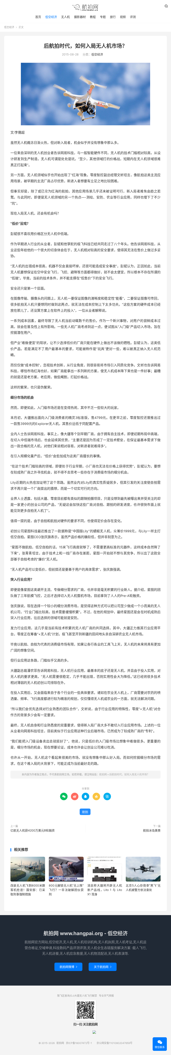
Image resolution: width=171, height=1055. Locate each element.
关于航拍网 (102, 966)
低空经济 (51, 17)
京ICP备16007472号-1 (79, 1043)
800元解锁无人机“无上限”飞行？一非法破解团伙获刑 (66, 890)
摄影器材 (80, 17)
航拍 (85, 812)
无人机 (65, 17)
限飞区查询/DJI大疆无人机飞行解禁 (77, 995)
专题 (103, 17)
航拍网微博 (68, 966)
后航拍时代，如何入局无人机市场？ (85, 46)
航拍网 (85, 7)
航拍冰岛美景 (152, 830)
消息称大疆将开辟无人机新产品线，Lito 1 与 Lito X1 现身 (104, 890)
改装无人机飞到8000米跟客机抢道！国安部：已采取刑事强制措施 (27, 890)
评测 (133, 17)
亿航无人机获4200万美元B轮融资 (32, 830)
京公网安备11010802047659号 (114, 1043)
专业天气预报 (106, 995)
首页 (38, 17)
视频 (123, 17)
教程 (93, 17)
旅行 (113, 17)
